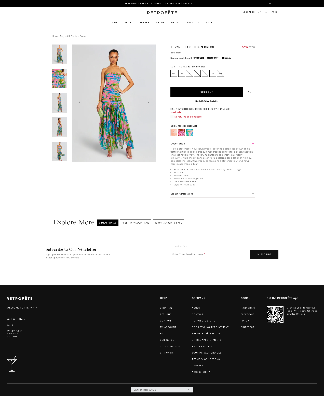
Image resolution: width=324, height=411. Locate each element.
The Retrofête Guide (206, 333)
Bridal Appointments (206, 340)
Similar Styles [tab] (108, 223)
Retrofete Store (203, 320)
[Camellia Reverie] (181, 132)
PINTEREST (247, 327)
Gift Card (166, 352)
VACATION (193, 22)
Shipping (166, 307)
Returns (165, 314)
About (196, 307)
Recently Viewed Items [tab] (135, 223)
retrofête (176, 52)
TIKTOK (244, 320)
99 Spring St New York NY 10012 (14, 333)
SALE (209, 22)
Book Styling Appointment (210, 327)
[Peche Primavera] (173, 132)
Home (55, 36)
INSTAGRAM (247, 307)
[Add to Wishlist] (250, 92)
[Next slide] (149, 102)
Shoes (160, 22)
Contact (165, 320)
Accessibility (201, 372)
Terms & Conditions (206, 359)
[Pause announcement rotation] (270, 3)
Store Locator (170, 346)
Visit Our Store (16, 319)
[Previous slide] (79, 102)
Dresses (143, 22)
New (115, 22)
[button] (274, 12)
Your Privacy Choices (206, 352)
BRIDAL (175, 22)
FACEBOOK (247, 314)
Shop (127, 22)
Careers (197, 365)
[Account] (266, 12)
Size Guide (184, 66)
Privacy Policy (202, 346)
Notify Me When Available (206, 101)
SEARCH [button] (250, 12)
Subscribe (264, 254)
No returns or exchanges (188, 116)
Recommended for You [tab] (168, 223)
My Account (168, 327)
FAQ (162, 333)
